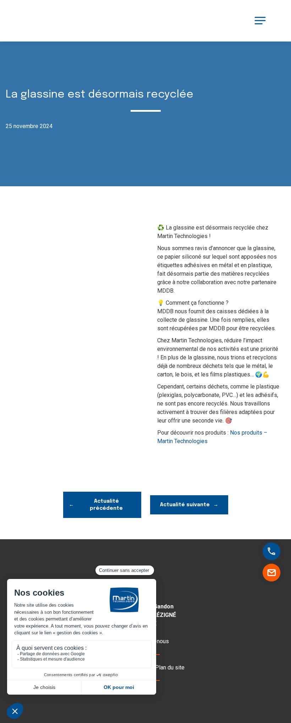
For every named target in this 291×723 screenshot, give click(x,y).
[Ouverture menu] (260, 21)
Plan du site (170, 667)
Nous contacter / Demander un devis (271, 572)
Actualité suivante (185, 504)
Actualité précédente (106, 505)
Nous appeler (277, 552)
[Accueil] (41, 21)
